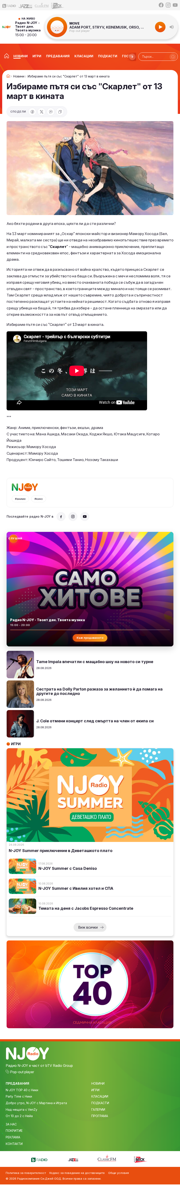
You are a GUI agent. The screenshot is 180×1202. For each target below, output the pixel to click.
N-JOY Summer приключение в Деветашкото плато (60, 851)
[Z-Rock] (58, 5)
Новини (18, 76)
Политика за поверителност (26, 1173)
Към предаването (90, 637)
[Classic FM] (42, 5)
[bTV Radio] (9, 5)
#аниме (20, 499)
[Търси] (172, 56)
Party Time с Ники (19, 1096)
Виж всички (88, 927)
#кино (38, 499)
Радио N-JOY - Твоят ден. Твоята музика (28, 26)
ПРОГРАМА (99, 1116)
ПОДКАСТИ (100, 1103)
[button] (172, 27)
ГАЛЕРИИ (98, 1109)
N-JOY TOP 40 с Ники (22, 1090)
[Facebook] (161, 5)
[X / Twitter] (41, 112)
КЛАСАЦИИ (99, 1096)
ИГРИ (95, 1090)
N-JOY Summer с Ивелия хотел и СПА (75, 888)
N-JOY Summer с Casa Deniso (67, 868)
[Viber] (51, 112)
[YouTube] (175, 5)
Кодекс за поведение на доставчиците (77, 1173)
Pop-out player (79, 30)
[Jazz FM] (25, 5)
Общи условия (118, 1173)
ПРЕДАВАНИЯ (17, 1083)
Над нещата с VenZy (21, 1109)
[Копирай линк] (60, 112)
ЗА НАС (11, 1124)
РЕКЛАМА (13, 1137)
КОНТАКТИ (14, 1144)
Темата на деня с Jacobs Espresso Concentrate (85, 908)
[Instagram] (168, 5)
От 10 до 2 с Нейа (19, 1116)
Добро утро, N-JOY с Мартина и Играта (36, 1103)
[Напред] (132, 57)
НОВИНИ (97, 1083)
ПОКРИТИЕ (14, 1130)
